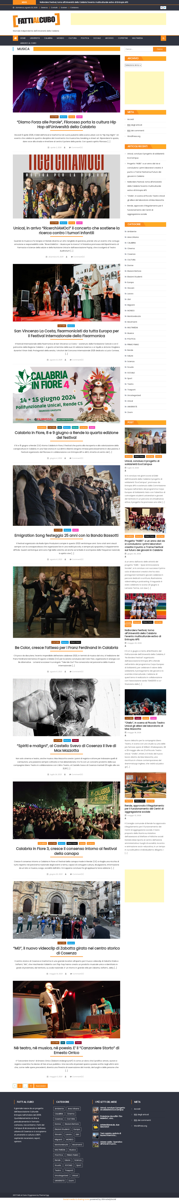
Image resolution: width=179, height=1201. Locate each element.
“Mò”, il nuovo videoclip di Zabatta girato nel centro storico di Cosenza (66, 951)
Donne (130, 265)
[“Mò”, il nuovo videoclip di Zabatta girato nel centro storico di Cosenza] (66, 910)
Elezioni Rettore (134, 271)
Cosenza (131, 254)
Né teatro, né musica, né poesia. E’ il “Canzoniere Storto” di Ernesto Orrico (66, 1050)
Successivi (41, 1086)
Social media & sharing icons (76, 1199)
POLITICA (85, 38)
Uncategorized (134, 395)
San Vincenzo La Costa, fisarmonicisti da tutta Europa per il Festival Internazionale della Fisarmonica (66, 333)
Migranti (131, 305)
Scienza (83, 427)
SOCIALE (97, 38)
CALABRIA (48, 38)
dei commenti (135, 130)
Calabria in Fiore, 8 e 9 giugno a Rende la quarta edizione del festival (66, 435)
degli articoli (134, 125)
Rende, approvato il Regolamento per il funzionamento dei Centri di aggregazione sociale (145, 209)
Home (23, 38)
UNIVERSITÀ (35, 38)
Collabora (74, 7)
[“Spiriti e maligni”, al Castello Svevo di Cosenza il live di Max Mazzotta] (66, 707)
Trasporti (131, 389)
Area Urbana (133, 237)
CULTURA (73, 38)
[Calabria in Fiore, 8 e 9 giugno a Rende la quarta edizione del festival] (66, 395)
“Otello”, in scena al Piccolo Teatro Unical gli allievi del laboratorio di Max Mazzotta (77, 2)
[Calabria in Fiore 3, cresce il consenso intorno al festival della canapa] (66, 810)
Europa (130, 282)
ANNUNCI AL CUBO (28, 43)
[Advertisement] (118, 19)
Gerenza (44, 7)
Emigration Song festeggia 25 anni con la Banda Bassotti (66, 535)
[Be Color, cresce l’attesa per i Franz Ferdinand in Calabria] (66, 602)
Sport (129, 378)
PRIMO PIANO (75, 642)
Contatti (54, 7)
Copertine (123, 38)
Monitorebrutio (134, 316)
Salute (82, 843)
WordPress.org (133, 136)
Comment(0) (77, 147)
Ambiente (42, 427)
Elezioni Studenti (134, 276)
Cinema (131, 248)
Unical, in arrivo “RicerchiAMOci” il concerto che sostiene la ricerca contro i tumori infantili (66, 230)
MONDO (60, 38)
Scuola (130, 367)
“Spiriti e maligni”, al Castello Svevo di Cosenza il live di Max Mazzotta (66, 748)
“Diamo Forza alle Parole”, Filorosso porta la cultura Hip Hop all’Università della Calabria (66, 124)
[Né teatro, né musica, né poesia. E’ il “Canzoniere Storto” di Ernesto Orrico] (66, 1009)
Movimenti (132, 322)
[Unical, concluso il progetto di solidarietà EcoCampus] (145, 440)
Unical (71, 117)
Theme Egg (44, 1195)
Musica (63, 117)
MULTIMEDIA (137, 38)
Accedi (130, 119)
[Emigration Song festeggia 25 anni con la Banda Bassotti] (66, 495)
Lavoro (130, 293)
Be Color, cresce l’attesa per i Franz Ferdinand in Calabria (66, 647)
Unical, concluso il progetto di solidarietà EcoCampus (145, 155)
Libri (59, 427)
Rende (75, 427)
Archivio (109, 38)
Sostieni (64, 7)
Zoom (79, 117)
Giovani (130, 288)
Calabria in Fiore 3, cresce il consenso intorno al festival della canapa (66, 851)
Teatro (75, 740)
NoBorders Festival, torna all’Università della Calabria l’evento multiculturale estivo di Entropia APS (144, 186)
